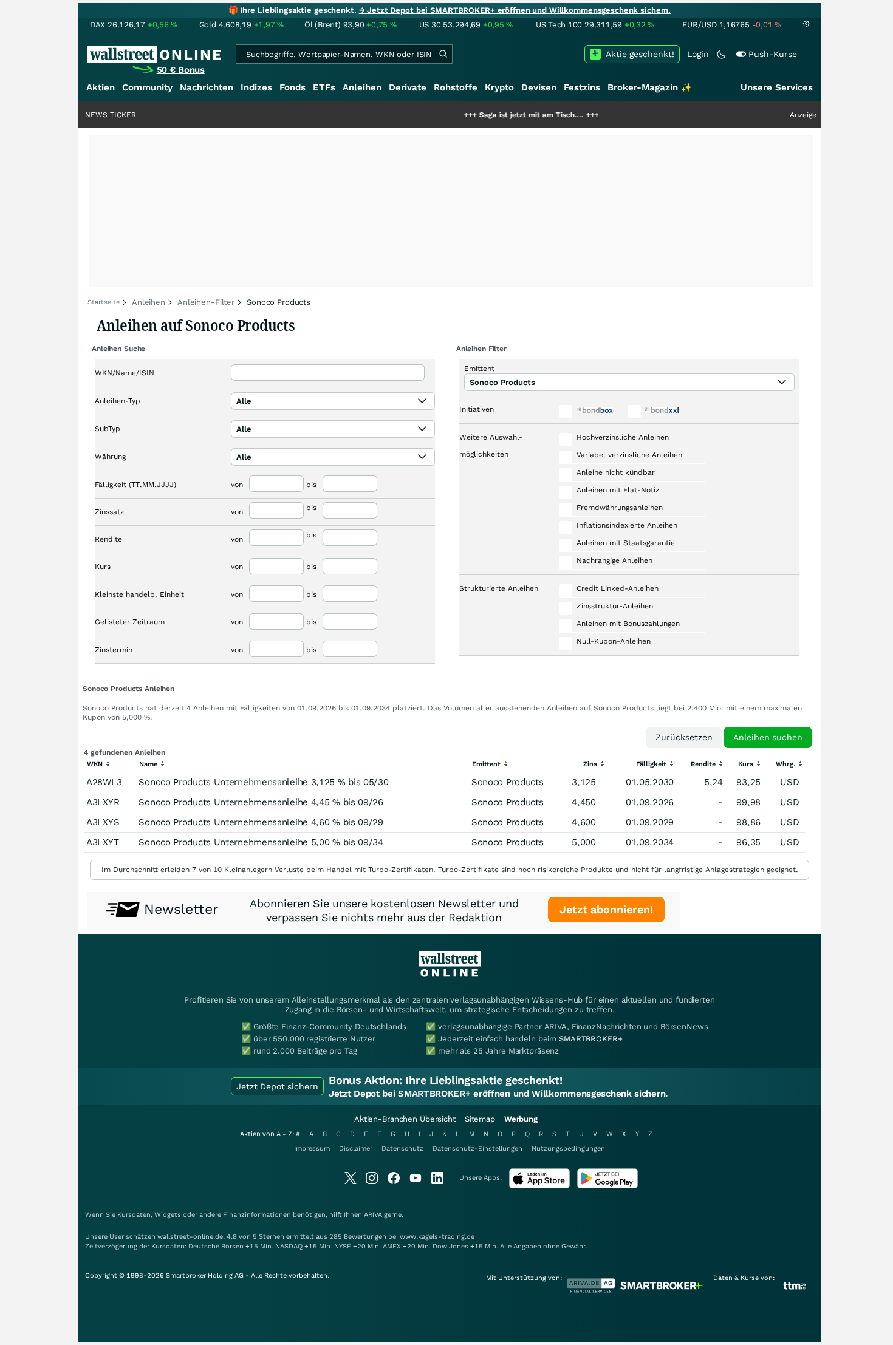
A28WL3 (103, 782)
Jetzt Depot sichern (277, 1086)
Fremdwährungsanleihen (620, 507)
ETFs (324, 87)
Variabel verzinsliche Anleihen (629, 455)
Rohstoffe (455, 87)
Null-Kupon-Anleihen (614, 641)
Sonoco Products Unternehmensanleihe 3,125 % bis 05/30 (263, 782)
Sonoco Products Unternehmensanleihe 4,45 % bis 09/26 (261, 802)
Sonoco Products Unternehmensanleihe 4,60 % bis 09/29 (261, 822)
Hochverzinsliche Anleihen (623, 437)
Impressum (312, 1149)
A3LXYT (102, 842)
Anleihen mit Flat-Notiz (618, 490)
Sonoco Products (507, 782)
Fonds (292, 87)
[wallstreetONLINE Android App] (607, 1185)
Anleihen (362, 87)
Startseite (103, 302)
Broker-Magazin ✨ (650, 87)
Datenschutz (402, 1149)
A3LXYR (102, 802)
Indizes (256, 87)
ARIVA (373, 1215)
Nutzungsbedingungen (568, 1149)
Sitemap (480, 1118)
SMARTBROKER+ (590, 1038)
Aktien (100, 87)
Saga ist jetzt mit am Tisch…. (496, 115)
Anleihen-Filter (205, 302)
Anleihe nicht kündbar (616, 472)
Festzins (582, 87)
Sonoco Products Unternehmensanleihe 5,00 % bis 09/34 (261, 842)
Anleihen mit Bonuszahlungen (628, 623)
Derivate (407, 87)
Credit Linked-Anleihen (618, 588)
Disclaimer (355, 1149)
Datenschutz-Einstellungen (477, 1149)
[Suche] (443, 54)
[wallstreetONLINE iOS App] (539, 1185)
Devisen (538, 87)
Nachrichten (206, 87)
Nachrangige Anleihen (614, 560)
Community (147, 87)
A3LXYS (102, 822)
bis (311, 484)
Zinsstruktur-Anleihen (615, 606)
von (237, 484)
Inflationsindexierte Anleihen (627, 525)
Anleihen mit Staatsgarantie (626, 543)
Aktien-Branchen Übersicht (405, 1118)
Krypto (499, 87)
